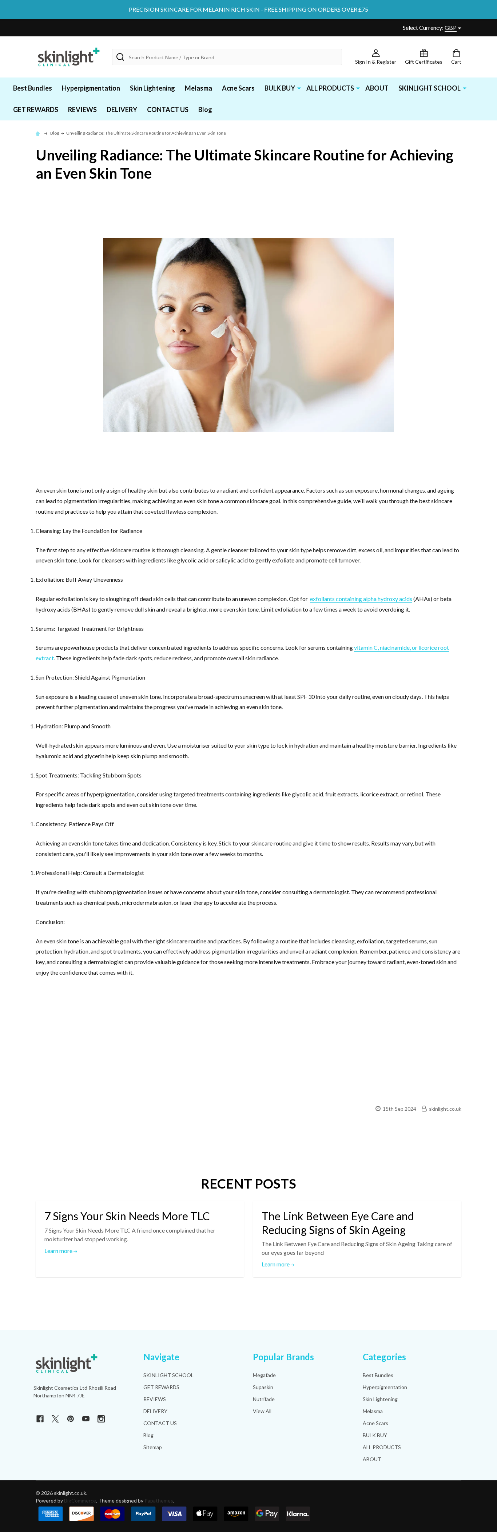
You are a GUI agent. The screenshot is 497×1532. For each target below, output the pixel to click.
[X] (55, 1418)
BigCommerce (80, 1500)
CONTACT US (167, 110)
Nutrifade (264, 1399)
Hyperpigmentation (91, 88)
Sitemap (152, 1447)
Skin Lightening (152, 88)
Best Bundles (32, 88)
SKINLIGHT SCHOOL (429, 88)
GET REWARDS (35, 110)
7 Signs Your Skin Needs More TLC (127, 1215)
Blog (205, 110)
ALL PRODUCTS (330, 88)
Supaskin (263, 1387)
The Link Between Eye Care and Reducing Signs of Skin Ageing (338, 1222)
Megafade (264, 1375)
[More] (299, 87)
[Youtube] (85, 1418)
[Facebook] (40, 1418)
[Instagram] (101, 1418)
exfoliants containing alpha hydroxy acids (361, 598)
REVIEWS (82, 110)
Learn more (58, 1250)
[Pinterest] (70, 1418)
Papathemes (158, 1500)
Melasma (198, 88)
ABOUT (377, 88)
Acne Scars (238, 88)
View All (262, 1411)
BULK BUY (280, 88)
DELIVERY (122, 110)
